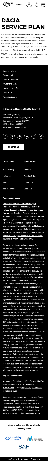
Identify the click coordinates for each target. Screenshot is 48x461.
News (5, 182)
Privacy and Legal (10, 84)
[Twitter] (12, 136)
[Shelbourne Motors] (8, 4)
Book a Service (9, 189)
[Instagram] (34, 136)
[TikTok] (41, 136)
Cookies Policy (9, 75)
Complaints (7, 92)
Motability (7, 176)
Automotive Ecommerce (30, 459)
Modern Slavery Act (11, 88)
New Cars (28, 170)
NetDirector (13, 459)
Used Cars (28, 189)
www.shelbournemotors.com (14, 127)
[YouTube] (19, 136)
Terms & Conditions (11, 80)
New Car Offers (30, 176)
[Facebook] (5, 136)
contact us (16, 57)
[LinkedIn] (26, 136)
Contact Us (28, 182)
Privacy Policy (8, 170)
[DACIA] (19, 4)
